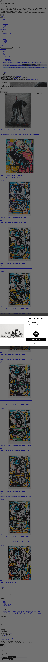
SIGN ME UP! (36, 339)
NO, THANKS (36, 343)
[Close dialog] (46, 317)
